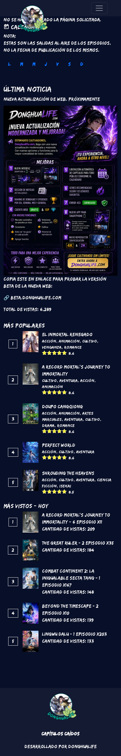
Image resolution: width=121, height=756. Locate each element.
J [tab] (46, 64)
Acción (49, 341)
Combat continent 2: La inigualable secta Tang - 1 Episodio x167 (71, 578)
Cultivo (89, 341)
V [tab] (57, 64)
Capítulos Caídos (60, 733)
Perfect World (58, 445)
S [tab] (69, 64)
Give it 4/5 (59, 352)
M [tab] (21, 64)
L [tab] (9, 64)
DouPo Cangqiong (62, 406)
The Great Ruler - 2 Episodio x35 (78, 543)
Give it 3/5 (54, 352)
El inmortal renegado (67, 334)
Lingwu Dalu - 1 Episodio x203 (74, 634)
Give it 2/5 (49, 352)
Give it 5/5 (64, 352)
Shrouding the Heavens (68, 473)
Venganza (51, 347)
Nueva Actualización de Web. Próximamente (52, 99)
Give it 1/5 (44, 352)
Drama (48, 425)
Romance (73, 347)
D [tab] (81, 64)
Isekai (65, 486)
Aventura (68, 380)
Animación (69, 341)
